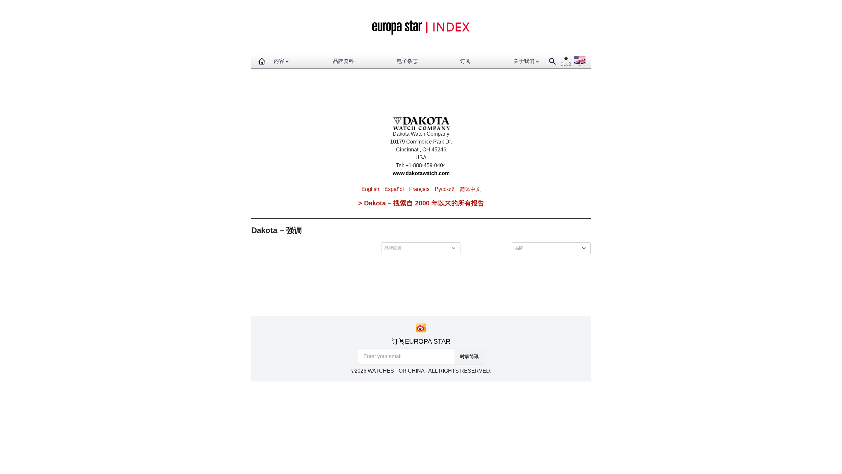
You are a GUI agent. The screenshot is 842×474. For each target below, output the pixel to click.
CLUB (565, 64)
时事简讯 (469, 356)
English (370, 189)
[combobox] (422, 248)
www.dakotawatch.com (421, 173)
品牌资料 (343, 61)
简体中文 (470, 189)
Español (394, 189)
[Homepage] (261, 61)
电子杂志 (407, 61)
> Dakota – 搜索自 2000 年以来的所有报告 (421, 203)
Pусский (445, 189)
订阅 (465, 61)
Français (419, 189)
